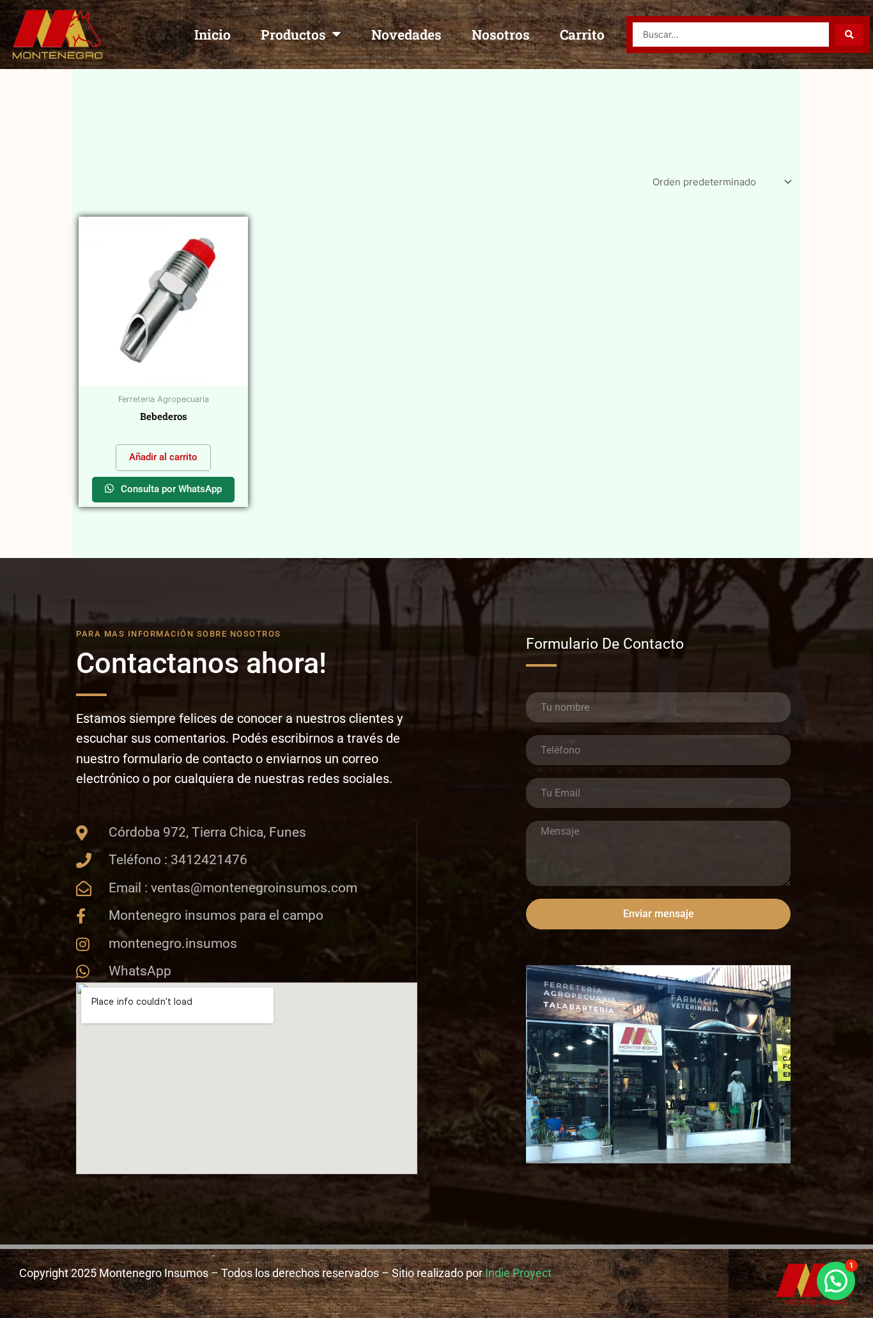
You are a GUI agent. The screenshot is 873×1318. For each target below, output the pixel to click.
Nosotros (501, 34)
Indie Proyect (518, 1273)
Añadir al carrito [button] (163, 457)
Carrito (582, 34)
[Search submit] (849, 34)
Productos (293, 34)
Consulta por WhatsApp (170, 489)
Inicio (212, 34)
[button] (836, 1281)
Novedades (406, 34)
